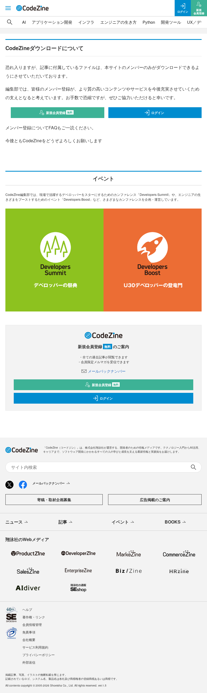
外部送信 (28, 662)
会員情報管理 (32, 624)
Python (149, 22)
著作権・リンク (33, 617)
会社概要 (28, 639)
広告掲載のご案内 (155, 499)
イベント (120, 522)
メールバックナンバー (107, 371)
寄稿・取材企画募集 (54, 499)
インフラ (86, 22)
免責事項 (28, 632)
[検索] (9, 22)
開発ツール (171, 22)
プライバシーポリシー (38, 654)
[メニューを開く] (8, 8)
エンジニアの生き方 (118, 22)
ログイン (157, 112)
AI (24, 22)
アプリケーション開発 (52, 22)
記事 (62, 522)
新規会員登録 (59, 112)
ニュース (14, 522)
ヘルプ (27, 609)
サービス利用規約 (35, 647)
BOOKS (173, 522)
